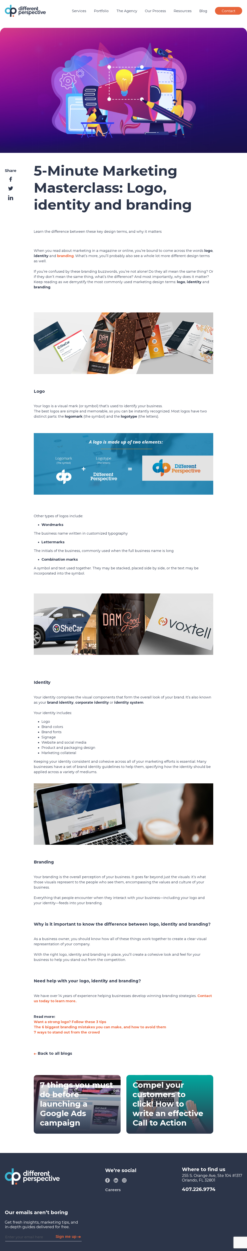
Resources (183, 11)
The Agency (126, 11)
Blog (203, 11)
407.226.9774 (199, 1189)
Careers (113, 1190)
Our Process (155, 11)
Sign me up (66, 1236)
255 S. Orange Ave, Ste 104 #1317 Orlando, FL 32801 (212, 1177)
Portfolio (101, 11)
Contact (228, 11)
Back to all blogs (54, 1053)
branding (65, 256)
